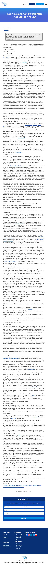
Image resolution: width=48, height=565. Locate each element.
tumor (19, 435)
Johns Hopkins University (10, 261)
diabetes (35, 125)
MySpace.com (6, 57)
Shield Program (6, 545)
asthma (30, 309)
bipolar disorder (18, 152)
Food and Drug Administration (17, 166)
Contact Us (5, 537)
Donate (4, 539)
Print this (6, 30)
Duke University (33, 387)
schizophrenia (31, 369)
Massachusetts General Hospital (11, 358)
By (19, 491)
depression (25, 62)
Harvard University (19, 223)
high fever (13, 418)
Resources (5, 547)
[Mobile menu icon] (46, 4)
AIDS (4, 126)
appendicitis (36, 417)
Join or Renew (6, 542)
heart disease (28, 125)
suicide (34, 395)
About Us (5, 534)
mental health (21, 138)
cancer (39, 125)
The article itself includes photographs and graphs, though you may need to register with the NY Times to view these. (22, 486)
